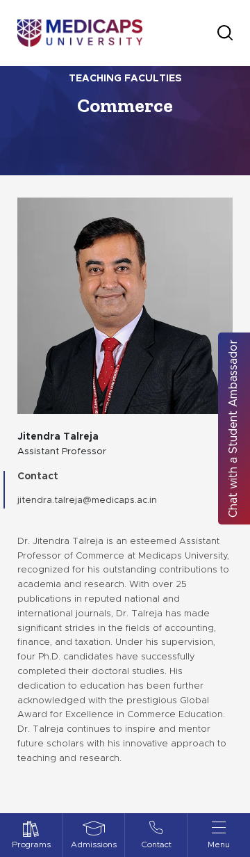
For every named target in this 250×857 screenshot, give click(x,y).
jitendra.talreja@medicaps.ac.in (87, 500)
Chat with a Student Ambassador (233, 428)
